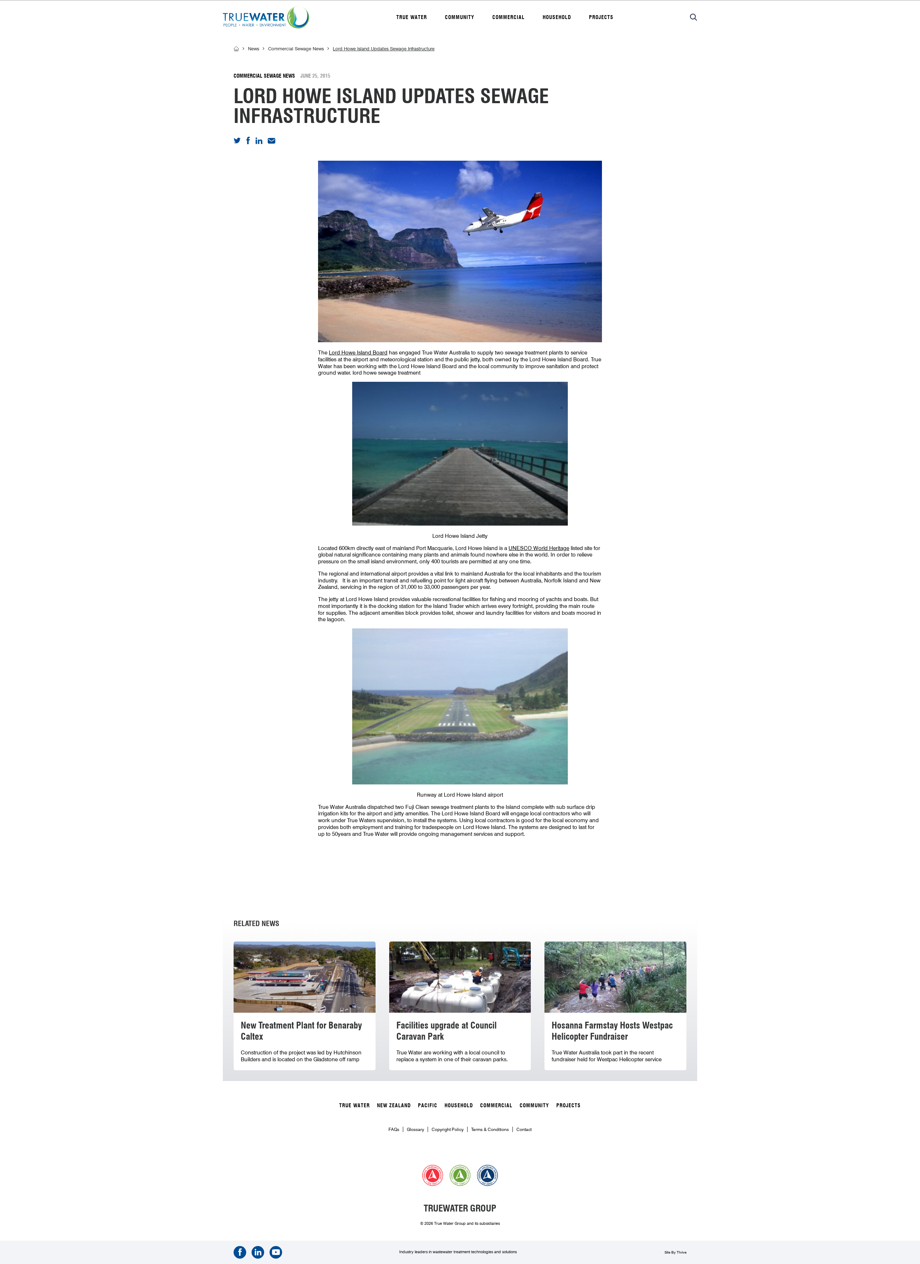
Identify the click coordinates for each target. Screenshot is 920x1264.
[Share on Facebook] (248, 142)
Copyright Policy (448, 1129)
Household (557, 17)
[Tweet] (237, 141)
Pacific (427, 1105)
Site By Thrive (675, 1252)
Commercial (508, 17)
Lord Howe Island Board (358, 352)
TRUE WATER (354, 1105)
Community (459, 17)
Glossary (415, 1129)
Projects (601, 17)
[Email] (271, 142)
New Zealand (394, 1105)
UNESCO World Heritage (539, 548)
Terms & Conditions (490, 1129)
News (253, 48)
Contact (524, 1129)
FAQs (393, 1129)
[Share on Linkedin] (259, 142)
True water (411, 17)
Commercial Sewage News (296, 48)
